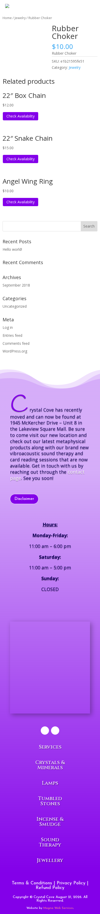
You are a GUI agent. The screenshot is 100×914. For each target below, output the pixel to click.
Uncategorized (15, 306)
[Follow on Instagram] (55, 730)
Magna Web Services (58, 908)
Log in (8, 327)
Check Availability (20, 116)
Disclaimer (24, 499)
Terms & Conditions (32, 883)
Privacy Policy (71, 883)
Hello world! (12, 249)
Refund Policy (50, 888)
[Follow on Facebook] (45, 730)
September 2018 (16, 285)
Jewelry (75, 67)
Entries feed (12, 335)
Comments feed (16, 343)
